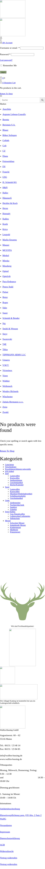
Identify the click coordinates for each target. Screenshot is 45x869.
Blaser (5, 130)
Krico (5, 229)
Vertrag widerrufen (8, 858)
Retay (5, 297)
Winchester (7, 396)
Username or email (10, 48)
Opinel (5, 271)
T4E (4, 344)
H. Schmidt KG (9, 182)
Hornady (6, 213)
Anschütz (6, 109)
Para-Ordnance (9, 281)
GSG (4, 177)
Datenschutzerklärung (10, 838)
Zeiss (4, 407)
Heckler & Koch (10, 203)
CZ (3, 151)
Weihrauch (7, 386)
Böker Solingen (9, 135)
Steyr (4, 334)
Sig (4, 323)
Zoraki (5, 412)
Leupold (6, 234)
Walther (6, 381)
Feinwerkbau (8, 161)
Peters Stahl (7, 287)
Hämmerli (7, 198)
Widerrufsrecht (7, 851)
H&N (5, 187)
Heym (5, 208)
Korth (5, 224)
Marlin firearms (9, 240)
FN (3, 166)
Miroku (5, 260)
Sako (4, 307)
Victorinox (7, 370)
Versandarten (6, 825)
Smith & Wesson (10, 328)
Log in (3, 72)
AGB (2, 845)
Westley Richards (10, 391)
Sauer (5, 313)
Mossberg (6, 266)
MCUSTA (7, 250)
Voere (5, 375)
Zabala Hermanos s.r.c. (13, 402)
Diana (5, 156)
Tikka (5, 349)
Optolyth (6, 276)
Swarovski (7, 339)
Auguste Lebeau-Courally (14, 114)
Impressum (5, 832)
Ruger (5, 302)
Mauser (5, 245)
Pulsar (5, 292)
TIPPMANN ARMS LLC (14, 354)
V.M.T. (5, 365)
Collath (5, 140)
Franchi (5, 172)
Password (5, 54)
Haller (5, 193)
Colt (4, 145)
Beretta (5, 119)
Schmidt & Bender (11, 318)
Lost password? (6, 60)
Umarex (6, 360)
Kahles (5, 219)
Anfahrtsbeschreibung (10, 809)
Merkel (5, 255)
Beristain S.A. (8, 125)
